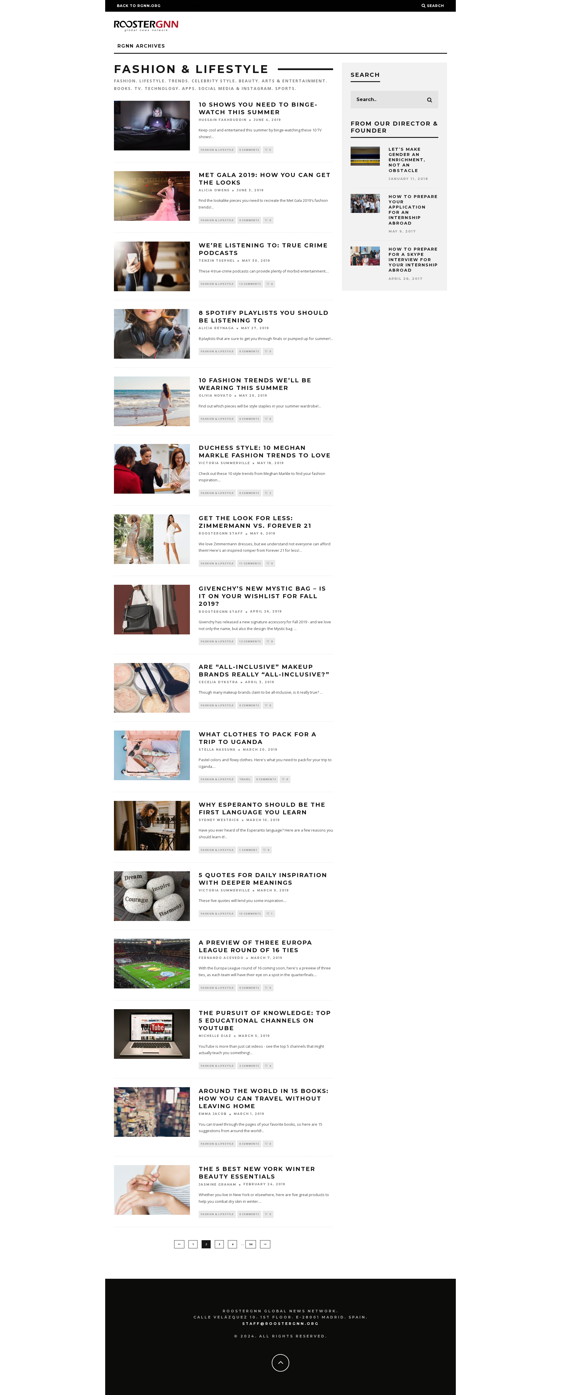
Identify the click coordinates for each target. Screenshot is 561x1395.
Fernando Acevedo (221, 958)
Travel (245, 779)
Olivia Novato (215, 396)
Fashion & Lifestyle (217, 149)
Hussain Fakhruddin (223, 120)
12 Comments (250, 283)
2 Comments (249, 1065)
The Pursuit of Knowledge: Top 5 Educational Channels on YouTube (265, 1020)
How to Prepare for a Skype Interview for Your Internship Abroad (413, 260)
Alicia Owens (214, 190)
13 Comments (250, 913)
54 (250, 1244)
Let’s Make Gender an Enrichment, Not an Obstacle (407, 160)
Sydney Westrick (219, 820)
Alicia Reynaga (216, 328)
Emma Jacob (213, 1114)
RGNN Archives (141, 46)
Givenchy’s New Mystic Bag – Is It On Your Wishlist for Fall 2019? (262, 596)
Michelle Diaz (215, 1036)
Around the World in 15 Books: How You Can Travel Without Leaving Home (264, 1098)
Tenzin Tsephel (217, 261)
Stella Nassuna (217, 750)
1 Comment (248, 849)
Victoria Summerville (224, 463)
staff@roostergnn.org (280, 1323)
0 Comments (249, 149)
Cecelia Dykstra (218, 682)
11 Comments (250, 563)
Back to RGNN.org (139, 6)
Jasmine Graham (217, 1184)
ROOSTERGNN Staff (221, 534)
